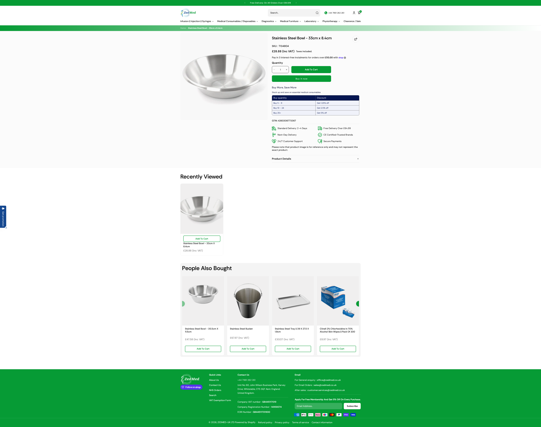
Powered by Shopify (245, 422)
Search (212, 395)
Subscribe (352, 406)
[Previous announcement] (245, 3)
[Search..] (317, 13)
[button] (197, 21)
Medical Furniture (289, 21)
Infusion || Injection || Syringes (195, 21)
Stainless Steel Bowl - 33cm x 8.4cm (199, 245)
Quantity (277, 63)
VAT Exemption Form (220, 400)
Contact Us (215, 385)
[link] (203, 300)
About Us (214, 380)
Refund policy (265, 422)
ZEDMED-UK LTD (226, 422)
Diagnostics (268, 21)
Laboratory (310, 21)
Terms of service (300, 422)
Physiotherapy (329, 21)
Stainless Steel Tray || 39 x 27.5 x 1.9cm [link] (292, 330)
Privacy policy (282, 422)
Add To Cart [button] (203, 348)
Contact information (322, 422)
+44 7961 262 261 (246, 380)
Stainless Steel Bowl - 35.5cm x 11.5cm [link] (201, 330)
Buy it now (302, 78)
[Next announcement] (296, 3)
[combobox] (294, 13)
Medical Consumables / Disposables (236, 21)
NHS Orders (215, 390)
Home (183, 28)
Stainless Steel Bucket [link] (241, 328)
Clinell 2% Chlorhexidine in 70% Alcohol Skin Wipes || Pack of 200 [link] (337, 330)
